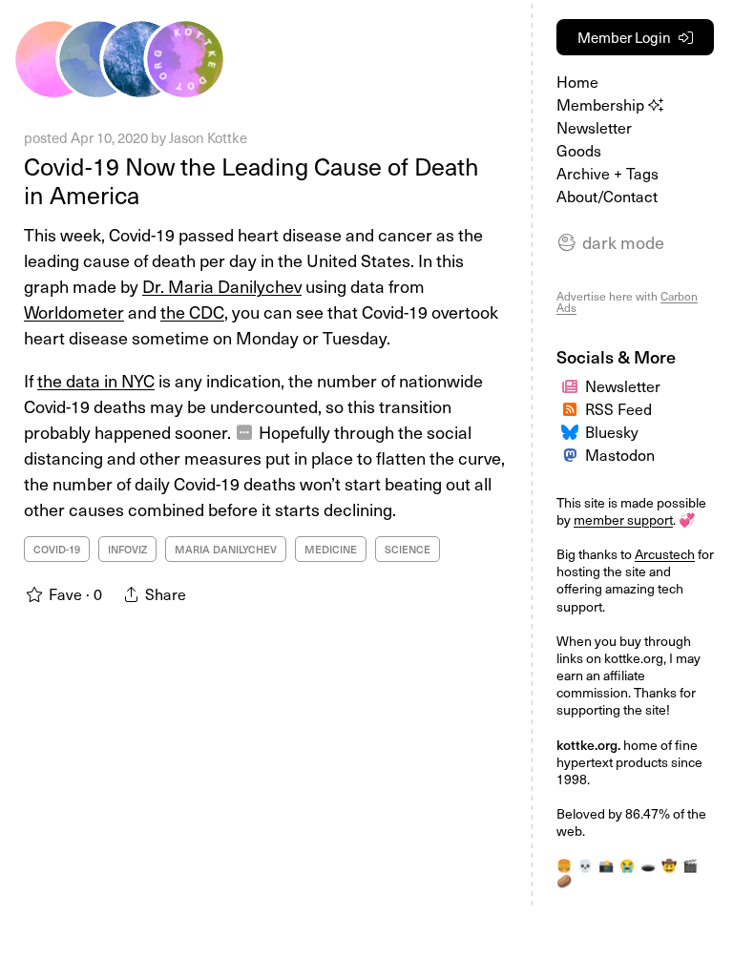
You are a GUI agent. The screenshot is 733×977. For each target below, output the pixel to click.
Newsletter (594, 126)
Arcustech (665, 554)
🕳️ (648, 865)
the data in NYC (96, 380)
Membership (602, 104)
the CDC (192, 311)
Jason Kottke (208, 137)
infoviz (127, 549)
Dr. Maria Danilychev (222, 286)
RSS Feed (618, 408)
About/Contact (607, 195)
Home (577, 81)
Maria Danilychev (226, 549)
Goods (578, 149)
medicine (330, 549)
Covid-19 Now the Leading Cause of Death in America (251, 180)
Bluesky (612, 431)
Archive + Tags (607, 172)
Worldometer (74, 311)
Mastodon (620, 454)
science (407, 549)
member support (623, 519)
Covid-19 (56, 549)
